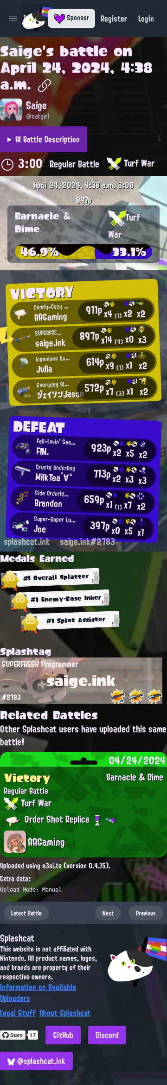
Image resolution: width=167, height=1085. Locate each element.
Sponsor (77, 17)
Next (108, 912)
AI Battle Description (47, 139)
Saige (21, 51)
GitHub (63, 1035)
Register (114, 18)
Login (146, 18)
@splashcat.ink (40, 1061)
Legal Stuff (18, 1012)
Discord (107, 1035)
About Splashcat (64, 1012)
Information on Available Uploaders (38, 992)
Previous (146, 912)
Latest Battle (26, 912)
